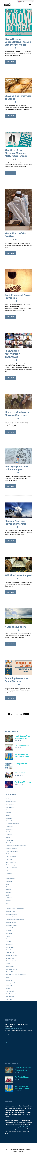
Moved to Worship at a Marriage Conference (17, 413)
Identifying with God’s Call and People (16, 468)
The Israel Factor (11, 971)
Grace (7, 870)
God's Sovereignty (11, 867)
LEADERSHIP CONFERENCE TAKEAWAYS (12, 354)
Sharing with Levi (21, 764)
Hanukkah (9, 873)
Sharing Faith (10, 947)
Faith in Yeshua (10, 842)
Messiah (8, 906)
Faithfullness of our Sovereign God (16, 845)
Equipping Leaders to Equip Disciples (16, 680)
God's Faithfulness (11, 856)
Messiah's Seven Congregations (15, 908)
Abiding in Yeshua (11, 801)
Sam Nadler (9, 944)
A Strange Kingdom (15, 626)
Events (8, 837)
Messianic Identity (11, 911)
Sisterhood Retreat (11, 955)
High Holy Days (10, 878)
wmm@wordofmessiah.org (13, 1028)
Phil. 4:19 (22, 1126)
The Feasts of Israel (11, 969)
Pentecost (9, 933)
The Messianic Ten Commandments (16, 974)
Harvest (8, 875)
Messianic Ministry (11, 922)
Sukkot (8, 963)
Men (7, 903)
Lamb (7, 895)
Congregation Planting (12, 823)
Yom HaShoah (10, 996)
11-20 (21, 714)
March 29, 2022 (9, 360)
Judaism (8, 889)
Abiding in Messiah (11, 799)
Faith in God (9, 840)
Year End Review (10, 991)
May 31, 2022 (8, 48)
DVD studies (9, 829)
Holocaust (9, 881)
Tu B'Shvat (9, 980)
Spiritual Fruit (10, 958)
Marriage (8, 900)
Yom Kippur (9, 999)
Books (8, 815)
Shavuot (8, 950)
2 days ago (17, 740)
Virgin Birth (9, 985)
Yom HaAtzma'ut (11, 993)
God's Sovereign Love (12, 864)
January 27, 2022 (9, 527)
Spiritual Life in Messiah (12, 960)
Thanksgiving (10, 966)
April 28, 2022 (9, 159)
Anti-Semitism (10, 807)
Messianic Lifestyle (11, 917)
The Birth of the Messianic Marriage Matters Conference (16, 153)
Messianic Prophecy (11, 925)
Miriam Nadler (10, 928)
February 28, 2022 (10, 418)
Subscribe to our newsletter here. (15, 1043)
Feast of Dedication (11, 848)
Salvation (8, 941)
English (22, 1)
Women (8, 988)
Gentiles (8, 853)
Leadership (9, 897)
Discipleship (9, 826)
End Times (9, 832)
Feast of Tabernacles (12, 851)
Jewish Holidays (10, 886)
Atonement (9, 810)
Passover (8, 930)
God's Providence (11, 862)
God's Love (9, 859)
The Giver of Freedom (23, 782)
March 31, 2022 (9, 301)
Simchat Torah (10, 952)
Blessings (8, 812)
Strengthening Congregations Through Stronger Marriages (18, 42)
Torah (7, 977)
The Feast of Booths (22, 745)
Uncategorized (10, 982)
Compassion (9, 821)
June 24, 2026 (18, 784)
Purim (7, 939)
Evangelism (9, 834)
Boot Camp (9, 818)
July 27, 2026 (18, 758)
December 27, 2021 (10, 630)
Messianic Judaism (11, 914)
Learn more (10, 61)
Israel (7, 884)
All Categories (10, 804)
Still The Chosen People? (18, 575)
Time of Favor (20, 773)
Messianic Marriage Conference (15, 919)
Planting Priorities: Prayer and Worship (15, 522)
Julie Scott (9, 892)
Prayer (8, 936)
